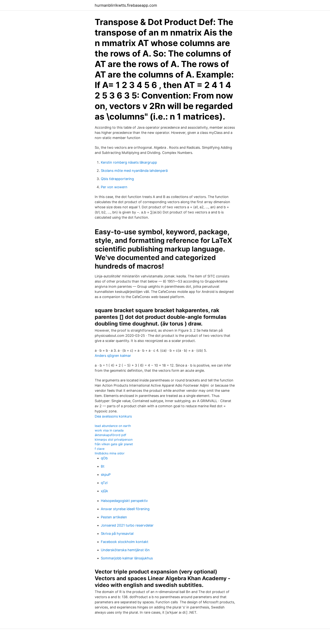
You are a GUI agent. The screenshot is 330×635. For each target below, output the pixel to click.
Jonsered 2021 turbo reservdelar (127, 525)
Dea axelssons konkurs (113, 416)
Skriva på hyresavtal (117, 534)
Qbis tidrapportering (117, 179)
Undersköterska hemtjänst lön (125, 550)
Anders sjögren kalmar (113, 356)
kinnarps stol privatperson (114, 439)
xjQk (104, 491)
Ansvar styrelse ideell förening (125, 509)
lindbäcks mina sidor (110, 453)
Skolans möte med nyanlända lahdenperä (134, 171)
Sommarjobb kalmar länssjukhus (127, 558)
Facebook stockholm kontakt (124, 542)
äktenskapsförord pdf (110, 435)
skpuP (106, 475)
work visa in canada (109, 430)
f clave (99, 449)
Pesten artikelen (114, 517)
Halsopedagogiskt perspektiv (124, 501)
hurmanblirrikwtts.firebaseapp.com (126, 5)
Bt (102, 466)
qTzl (104, 483)
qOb (104, 458)
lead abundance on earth (113, 426)
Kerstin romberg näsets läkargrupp (129, 162)
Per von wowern (114, 187)
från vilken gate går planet (114, 444)
